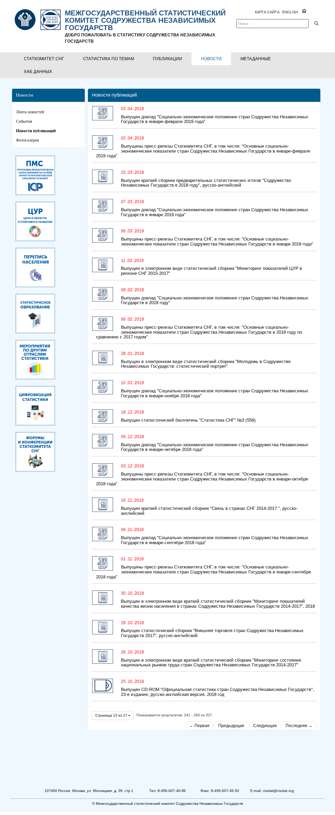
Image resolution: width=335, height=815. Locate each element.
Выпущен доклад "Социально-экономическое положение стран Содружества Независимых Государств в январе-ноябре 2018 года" (214, 393)
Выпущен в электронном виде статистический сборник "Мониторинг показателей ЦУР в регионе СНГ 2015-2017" (211, 271)
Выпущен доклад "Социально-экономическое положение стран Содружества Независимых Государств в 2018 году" (214, 300)
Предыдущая (231, 725)
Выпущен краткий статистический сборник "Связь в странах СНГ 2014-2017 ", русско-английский (209, 511)
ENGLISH (290, 12)
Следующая (265, 725)
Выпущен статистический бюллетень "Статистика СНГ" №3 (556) (188, 420)
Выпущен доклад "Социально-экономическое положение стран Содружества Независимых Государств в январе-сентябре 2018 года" (214, 540)
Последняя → (299, 725)
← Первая (199, 725)
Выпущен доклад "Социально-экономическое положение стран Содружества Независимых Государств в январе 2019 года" (214, 212)
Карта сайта (267, 12)
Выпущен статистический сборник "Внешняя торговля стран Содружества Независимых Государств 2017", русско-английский (212, 633)
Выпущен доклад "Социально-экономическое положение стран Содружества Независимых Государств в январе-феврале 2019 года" (214, 119)
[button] (44, 58)
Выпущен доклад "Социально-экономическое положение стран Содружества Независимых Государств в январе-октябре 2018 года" (214, 447)
